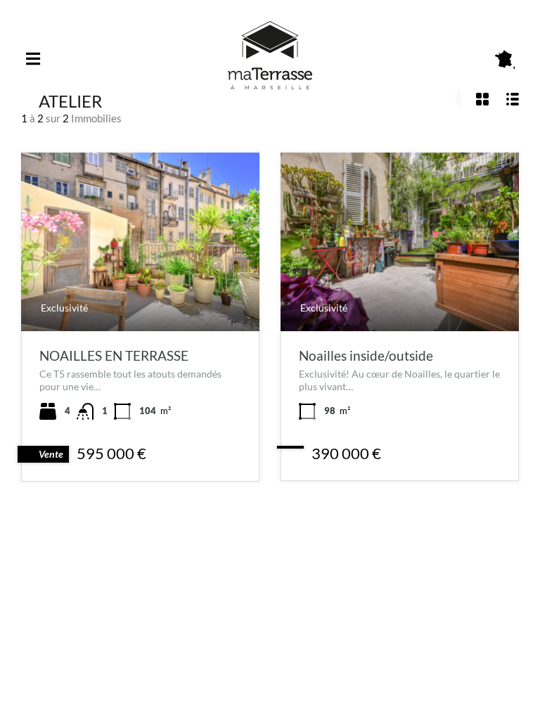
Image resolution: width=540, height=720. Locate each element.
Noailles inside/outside (366, 355)
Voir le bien (140, 296)
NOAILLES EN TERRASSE (113, 355)
